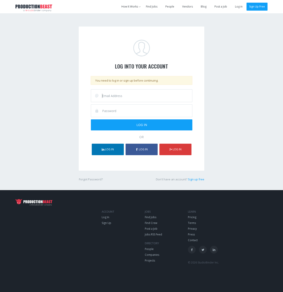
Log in (239, 6)
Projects (150, 260)
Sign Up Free (257, 6)
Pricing (192, 217)
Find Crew (151, 223)
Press (191, 234)
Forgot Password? (91, 179)
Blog (204, 6)
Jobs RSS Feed (153, 234)
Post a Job (220, 6)
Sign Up (106, 223)
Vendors (187, 6)
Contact (193, 240)
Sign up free (196, 179)
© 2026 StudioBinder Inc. (203, 262)
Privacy (192, 229)
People (169, 6)
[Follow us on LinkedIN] (214, 250)
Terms (192, 223)
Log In (105, 217)
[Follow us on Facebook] (192, 250)
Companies (152, 255)
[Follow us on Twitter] (203, 250)
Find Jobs (151, 6)
